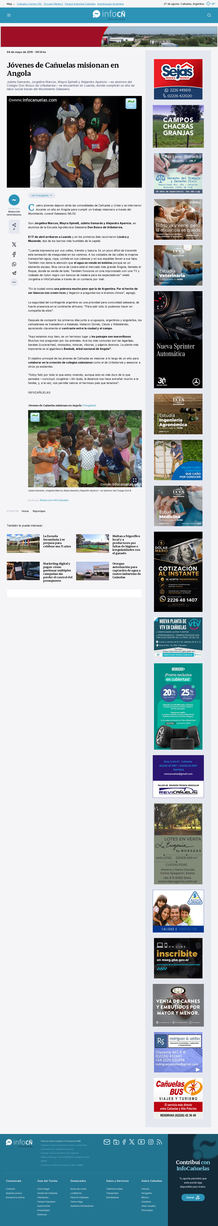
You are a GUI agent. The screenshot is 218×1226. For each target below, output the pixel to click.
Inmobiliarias (112, 1197)
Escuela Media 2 (53, 3)
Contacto (10, 1189)
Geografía (147, 1193)
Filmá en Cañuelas (80, 1197)
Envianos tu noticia (15, 1197)
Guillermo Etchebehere (82, 1206)
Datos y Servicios (117, 1180)
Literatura (146, 1201)
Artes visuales (149, 1206)
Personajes (147, 1210)
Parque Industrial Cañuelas (80, 3)
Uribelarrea (42, 1197)
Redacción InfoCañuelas (54, 500)
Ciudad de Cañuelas (47, 1193)
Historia (145, 1189)
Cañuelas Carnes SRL (29, 3)
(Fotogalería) (89, 405)
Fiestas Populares (46, 1201)
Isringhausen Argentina (110, 3)
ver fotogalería (40, 195)
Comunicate (13, 1180)
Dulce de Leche (78, 1189)
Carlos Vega (77, 1201)
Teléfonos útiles (114, 1189)
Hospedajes (43, 1210)
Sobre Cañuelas (152, 1180)
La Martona (76, 1193)
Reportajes (39, 511)
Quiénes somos (14, 1193)
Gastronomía (43, 1206)
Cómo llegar (43, 1189)
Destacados (78, 1180)
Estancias (42, 1214)
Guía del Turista (47, 1180)
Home (25, 511)
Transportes (112, 1193)
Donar (190, 1197)
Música (145, 1197)
